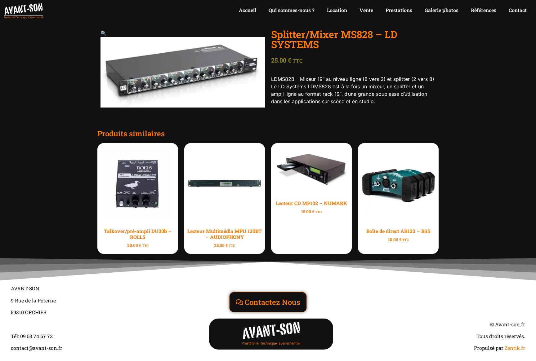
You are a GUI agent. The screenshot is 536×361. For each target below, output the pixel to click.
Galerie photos (441, 10)
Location (337, 10)
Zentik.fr (515, 348)
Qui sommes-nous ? (292, 10)
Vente (366, 10)
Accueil (247, 10)
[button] (103, 33)
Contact (518, 10)
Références (483, 10)
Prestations (399, 10)
